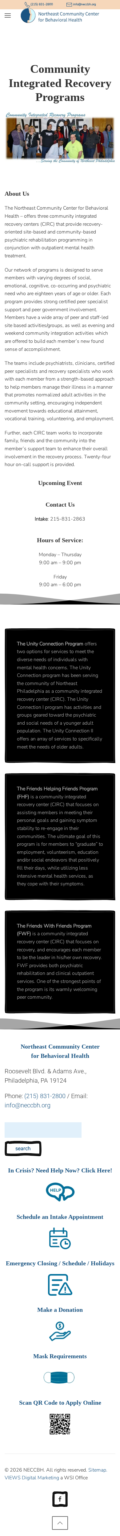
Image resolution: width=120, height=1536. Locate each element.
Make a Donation (60, 1309)
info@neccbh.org (27, 1105)
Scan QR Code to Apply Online (60, 1402)
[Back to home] (60, 15)
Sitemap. (97, 1470)
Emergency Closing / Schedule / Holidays (60, 1263)
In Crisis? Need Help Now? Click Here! (60, 1170)
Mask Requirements (60, 1356)
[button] (8, 15)
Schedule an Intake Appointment (60, 1216)
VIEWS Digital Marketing (32, 1477)
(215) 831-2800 (45, 1096)
